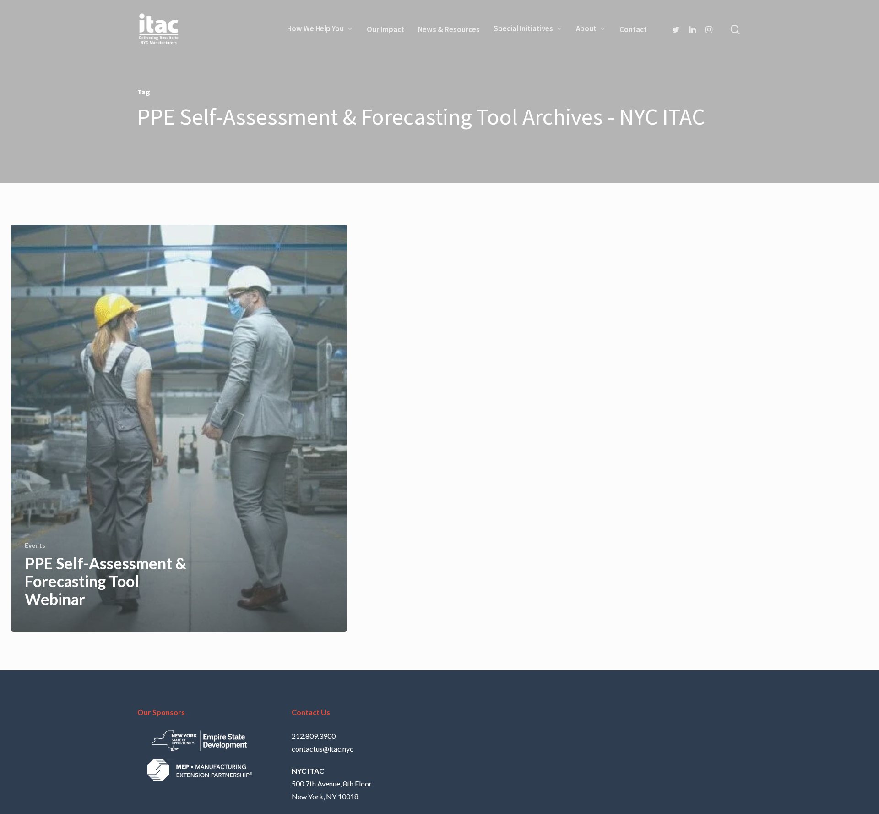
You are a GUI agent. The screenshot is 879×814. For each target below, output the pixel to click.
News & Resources (449, 29)
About (586, 29)
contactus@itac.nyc (322, 748)
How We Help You (315, 29)
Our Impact (385, 29)
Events (35, 545)
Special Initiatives (523, 29)
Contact (633, 29)
